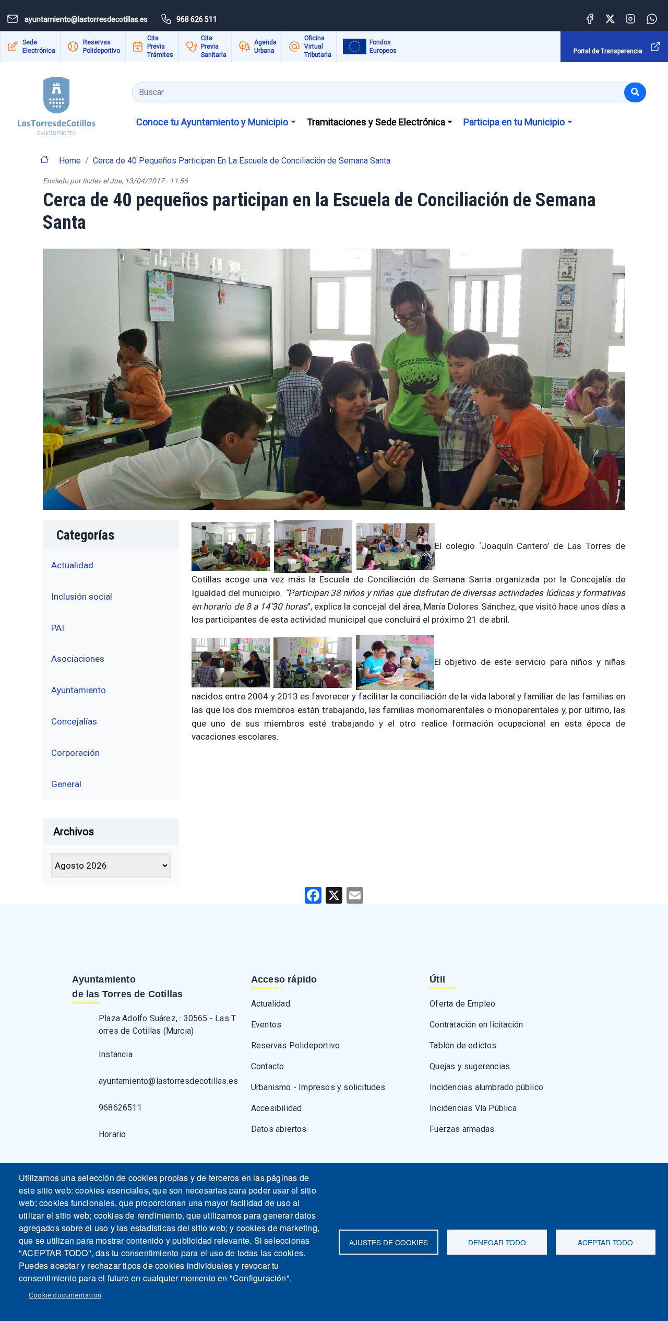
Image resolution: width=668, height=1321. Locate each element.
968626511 (120, 1108)
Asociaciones (77, 658)
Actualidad (72, 565)
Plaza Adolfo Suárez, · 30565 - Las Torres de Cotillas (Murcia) (167, 1024)
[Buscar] (635, 92)
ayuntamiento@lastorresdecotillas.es (168, 1081)
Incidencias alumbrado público (486, 1087)
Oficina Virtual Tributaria (317, 46)
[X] (334, 894)
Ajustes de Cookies (388, 1242)
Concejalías (74, 721)
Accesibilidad (276, 1108)
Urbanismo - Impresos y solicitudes (318, 1087)
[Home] (48, 102)
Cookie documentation (65, 1295)
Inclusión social (81, 596)
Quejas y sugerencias (470, 1066)
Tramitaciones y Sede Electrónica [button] (376, 121)
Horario (112, 1134)
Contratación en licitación (476, 1025)
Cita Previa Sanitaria (213, 46)
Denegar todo (497, 1242)
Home (70, 161)
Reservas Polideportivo (101, 46)
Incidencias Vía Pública (473, 1108)
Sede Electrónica (38, 46)
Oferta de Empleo (462, 1004)
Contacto (267, 1066)
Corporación (75, 752)
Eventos (266, 1025)
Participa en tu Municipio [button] (514, 121)
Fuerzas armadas (462, 1129)
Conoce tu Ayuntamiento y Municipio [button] (212, 121)
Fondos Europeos (383, 46)
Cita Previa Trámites (160, 46)
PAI (57, 628)
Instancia (116, 1054)
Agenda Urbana (265, 46)
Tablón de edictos (463, 1045)
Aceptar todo (605, 1242)
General (66, 784)
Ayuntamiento (78, 690)
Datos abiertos (279, 1129)
